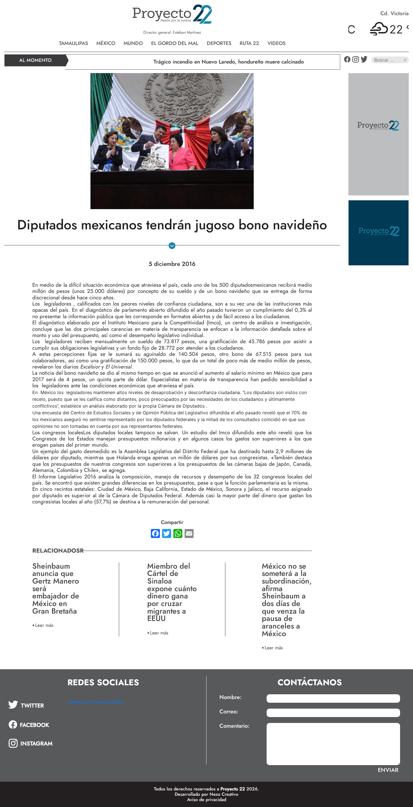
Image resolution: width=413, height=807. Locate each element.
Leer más (44, 625)
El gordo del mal (174, 43)
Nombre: (230, 697)
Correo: (228, 712)
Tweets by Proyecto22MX (95, 702)
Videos (276, 43)
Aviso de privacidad (206, 799)
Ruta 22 (249, 43)
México (105, 43)
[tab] (34, 704)
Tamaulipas (73, 43)
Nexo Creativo (224, 794)
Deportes (219, 43)
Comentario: (234, 726)
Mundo (133, 43)
